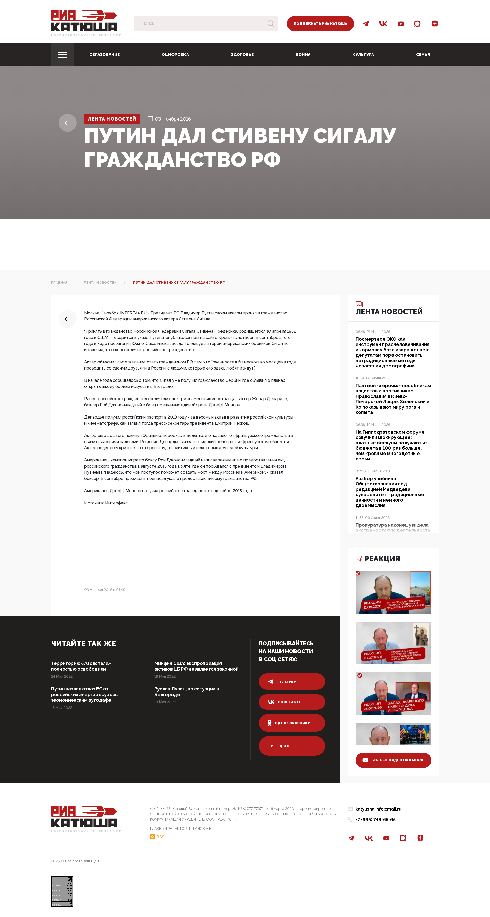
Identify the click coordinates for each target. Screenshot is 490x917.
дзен (284, 746)
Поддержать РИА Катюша (320, 24)
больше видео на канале (397, 760)
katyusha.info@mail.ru (378, 809)
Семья (423, 54)
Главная (59, 282)
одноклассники (292, 723)
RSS (160, 837)
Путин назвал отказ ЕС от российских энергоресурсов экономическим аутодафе (84, 694)
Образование (104, 54)
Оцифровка (175, 54)
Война (303, 54)
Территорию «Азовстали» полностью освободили (81, 666)
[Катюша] (84, 20)
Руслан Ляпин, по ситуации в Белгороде (186, 691)
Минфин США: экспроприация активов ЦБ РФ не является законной (196, 666)
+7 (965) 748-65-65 (376, 819)
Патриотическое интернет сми (86, 35)
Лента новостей (112, 119)
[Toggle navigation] (62, 54)
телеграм (286, 682)
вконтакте (289, 702)
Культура (363, 54)
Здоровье (242, 54)
